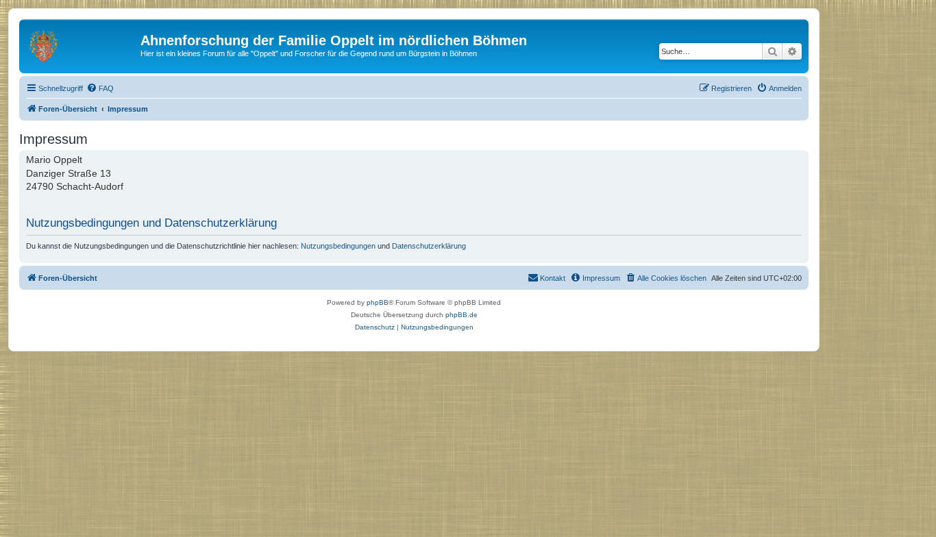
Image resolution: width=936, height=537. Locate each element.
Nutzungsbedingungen (338, 246)
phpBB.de (461, 315)
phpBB (378, 302)
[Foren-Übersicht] (81, 44)
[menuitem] (100, 88)
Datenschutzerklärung (429, 246)
